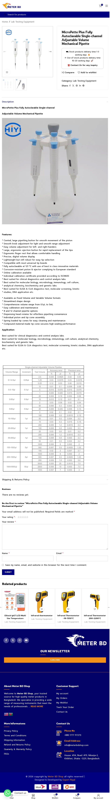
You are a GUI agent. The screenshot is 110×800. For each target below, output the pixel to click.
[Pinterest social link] (76, 86)
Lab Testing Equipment (22, 21)
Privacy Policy (11, 730)
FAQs (6, 753)
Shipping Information (14, 740)
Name (6, 553)
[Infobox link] (81, 733)
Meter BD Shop (55, 776)
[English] (6, 714)
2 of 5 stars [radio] (21, 517)
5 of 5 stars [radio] (27, 517)
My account (62, 693)
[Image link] (86, 640)
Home (5, 21)
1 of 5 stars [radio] (19, 517)
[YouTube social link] (26, 640)
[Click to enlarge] (7, 72)
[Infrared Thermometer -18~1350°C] (68, 602)
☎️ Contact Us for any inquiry (83, 65)
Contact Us (61, 711)
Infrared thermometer (42, 615)
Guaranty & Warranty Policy (18, 749)
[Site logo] (11, 5)
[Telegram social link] (83, 86)
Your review (9, 521)
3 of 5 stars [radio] (23, 517)
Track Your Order (65, 707)
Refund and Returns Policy (17, 744)
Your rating (8, 517)
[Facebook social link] (70, 86)
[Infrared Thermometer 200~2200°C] (95, 602)
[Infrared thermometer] (42, 602)
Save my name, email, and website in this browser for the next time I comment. (46, 565)
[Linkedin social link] (80, 86)
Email (59, 553)
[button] (4, 51)
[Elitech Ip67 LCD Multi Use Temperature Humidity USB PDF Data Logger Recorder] (15, 602)
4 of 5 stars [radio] (25, 517)
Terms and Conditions (15, 735)
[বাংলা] (11, 714)
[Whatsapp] (7, 793)
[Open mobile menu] (106, 5)
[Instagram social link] (19, 640)
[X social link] (73, 86)
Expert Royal (69, 779)
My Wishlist (62, 702)
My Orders (61, 698)
